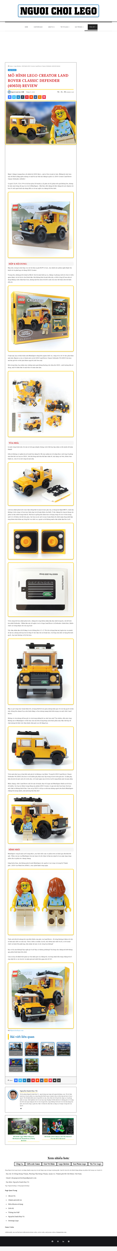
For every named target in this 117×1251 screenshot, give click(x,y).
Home (26, 27)
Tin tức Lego (64, 27)
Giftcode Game (33, 1164)
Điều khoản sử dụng (15, 1204)
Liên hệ (11, 1208)
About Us (51, 27)
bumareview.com (61, 1232)
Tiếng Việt (92, 27)
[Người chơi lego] (58, 11)
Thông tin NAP (13, 1212)
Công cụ (19, 1164)
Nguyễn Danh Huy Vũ (16, 92)
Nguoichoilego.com (16, 1030)
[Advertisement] (58, 47)
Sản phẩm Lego (38, 27)
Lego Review (17, 66)
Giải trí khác (78, 27)
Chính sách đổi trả (15, 1200)
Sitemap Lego (13, 1221)
